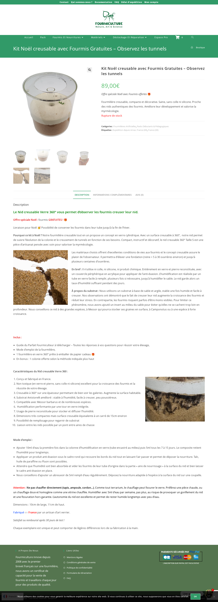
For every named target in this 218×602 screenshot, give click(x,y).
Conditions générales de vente (81, 562)
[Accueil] (192, 47)
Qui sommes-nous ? (81, 2)
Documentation (103, 2)
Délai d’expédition (131, 2)
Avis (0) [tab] (139, 194)
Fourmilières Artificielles (124, 126)
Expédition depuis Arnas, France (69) (130, 130)
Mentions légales (75, 557)
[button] (89, 69)
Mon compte (151, 2)
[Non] (214, 596)
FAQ (117, 2)
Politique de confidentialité (79, 567)
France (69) (153, 130)
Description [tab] (82, 194)
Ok (195, 596)
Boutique (200, 47)
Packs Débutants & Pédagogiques (153, 126)
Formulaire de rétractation (79, 572)
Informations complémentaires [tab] (112, 194)
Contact (64, 2)
